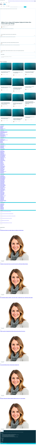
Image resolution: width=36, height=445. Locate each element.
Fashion (2, 440)
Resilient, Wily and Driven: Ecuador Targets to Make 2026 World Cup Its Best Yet (10, 42)
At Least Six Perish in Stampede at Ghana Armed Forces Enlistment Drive (8, 435)
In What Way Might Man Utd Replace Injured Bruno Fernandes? (29, 87)
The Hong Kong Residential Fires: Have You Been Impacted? (29, 117)
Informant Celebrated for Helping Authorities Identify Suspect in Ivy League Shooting (12, 398)
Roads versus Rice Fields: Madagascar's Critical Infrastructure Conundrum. (29, 72)
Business (6, 2)
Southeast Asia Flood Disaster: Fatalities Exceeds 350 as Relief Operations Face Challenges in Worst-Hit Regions (17, 119)
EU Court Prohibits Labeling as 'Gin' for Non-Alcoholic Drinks (18, 72)
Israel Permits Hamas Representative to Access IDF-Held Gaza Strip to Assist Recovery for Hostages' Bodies (17, 88)
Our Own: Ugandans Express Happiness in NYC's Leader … (6, 56)
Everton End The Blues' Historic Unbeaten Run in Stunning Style (4, 220)
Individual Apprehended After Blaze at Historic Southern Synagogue (5, 118)
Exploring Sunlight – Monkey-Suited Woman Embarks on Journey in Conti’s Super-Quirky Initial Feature (12, 50)
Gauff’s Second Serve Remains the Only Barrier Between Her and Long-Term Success (12, 331)
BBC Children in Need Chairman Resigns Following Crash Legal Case (6, 87)
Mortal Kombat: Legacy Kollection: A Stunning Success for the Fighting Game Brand (9, 434)
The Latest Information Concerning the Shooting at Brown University (5, 72)
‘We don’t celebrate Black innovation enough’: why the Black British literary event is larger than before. (5, 103)
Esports (9, 2)
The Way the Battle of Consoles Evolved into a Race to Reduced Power (8, 34)
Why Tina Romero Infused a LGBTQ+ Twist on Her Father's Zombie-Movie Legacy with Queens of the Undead (16, 297)
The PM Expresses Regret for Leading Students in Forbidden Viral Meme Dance (5, 211)
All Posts (4, 2)
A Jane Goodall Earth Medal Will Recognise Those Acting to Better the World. (8, 436)
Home (1, 2)
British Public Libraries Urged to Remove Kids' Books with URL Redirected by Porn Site (18, 104)
